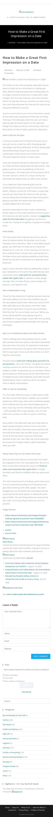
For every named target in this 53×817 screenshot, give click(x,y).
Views (5, 775)
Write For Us (25, 807)
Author (8, 530)
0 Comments (9, 73)
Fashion (6, 720)
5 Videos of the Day (38, 810)
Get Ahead (37, 70)
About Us (15, 807)
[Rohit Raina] (9, 538)
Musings (6, 762)
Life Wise (6, 748)
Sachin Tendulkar (11, 675)
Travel (5, 771)
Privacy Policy (23, 810)
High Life (6, 734)
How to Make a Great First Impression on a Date (25, 594)
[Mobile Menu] (26, 2)
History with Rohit (10, 738)
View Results (26, 692)
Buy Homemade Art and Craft (14, 715)
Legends (6, 743)
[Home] (5, 42)
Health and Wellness (10, 729)
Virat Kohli (9, 678)
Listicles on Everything (11, 752)
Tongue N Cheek (9, 766)
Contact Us (12, 810)
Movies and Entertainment (13, 757)
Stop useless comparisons (15, 681)
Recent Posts (10, 533)
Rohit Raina (8, 70)
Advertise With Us (39, 807)
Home (7, 807)
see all (30, 558)
